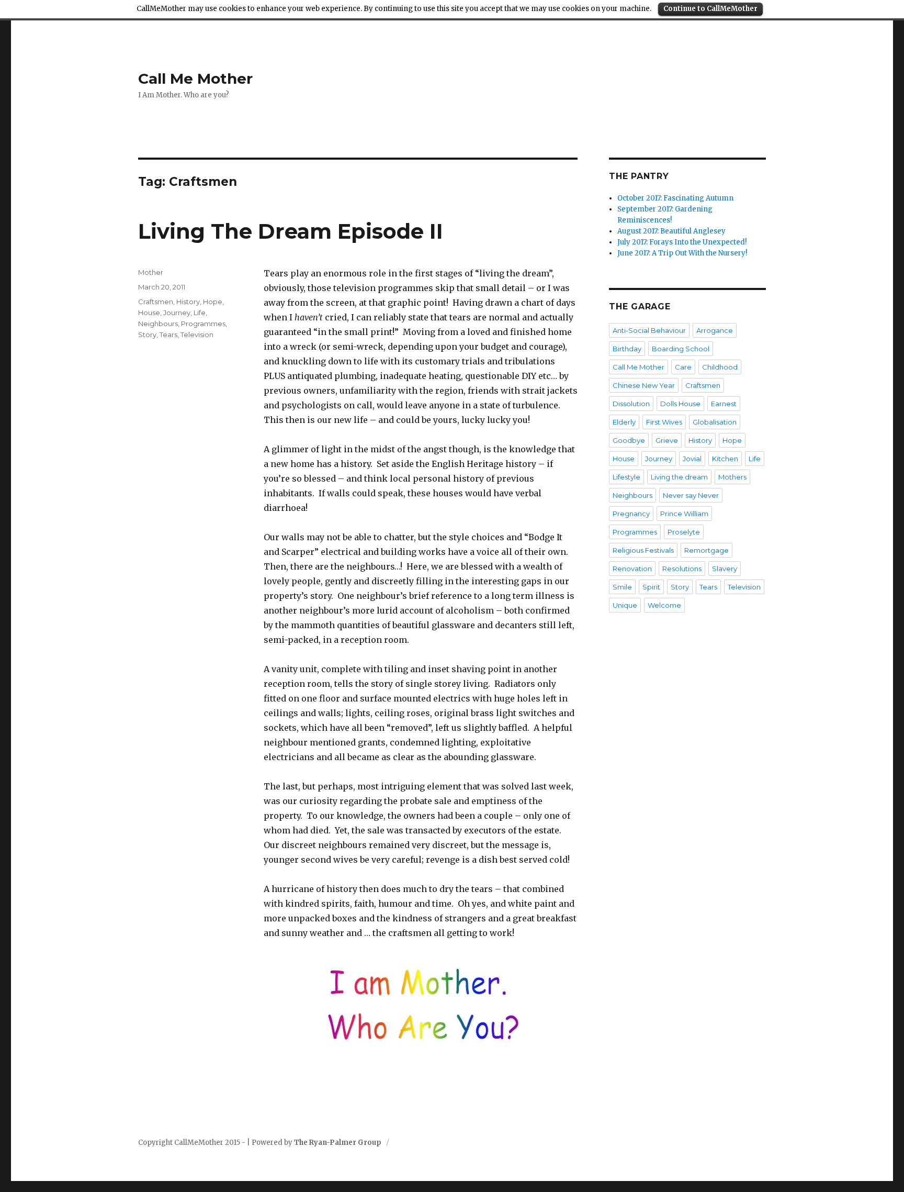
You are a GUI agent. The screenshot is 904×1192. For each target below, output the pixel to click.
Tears (168, 334)
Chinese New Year (644, 385)
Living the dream (679, 477)
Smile (622, 587)
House (149, 312)
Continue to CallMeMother (710, 8)
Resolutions (682, 568)
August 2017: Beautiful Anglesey (671, 231)
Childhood (720, 367)
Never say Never (691, 495)
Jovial (692, 458)
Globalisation (715, 422)
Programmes (203, 323)
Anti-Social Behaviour (649, 330)
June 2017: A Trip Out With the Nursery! (682, 253)
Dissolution (631, 403)
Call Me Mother (195, 78)
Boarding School (680, 348)
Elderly (624, 422)
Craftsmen (155, 301)
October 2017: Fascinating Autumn (675, 198)
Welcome (664, 605)
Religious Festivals (643, 550)
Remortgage (706, 550)
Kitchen (725, 458)
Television (196, 334)
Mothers (732, 477)
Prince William (684, 513)
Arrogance (714, 330)
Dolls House (680, 403)
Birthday (627, 348)
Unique (625, 605)
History (188, 301)
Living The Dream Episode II (290, 231)
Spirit (651, 587)
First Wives (664, 422)
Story (147, 334)
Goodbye (629, 440)
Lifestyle (626, 477)
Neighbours (158, 323)
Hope (212, 301)
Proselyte (684, 532)
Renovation (632, 568)
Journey (176, 312)
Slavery (724, 568)
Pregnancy (631, 513)
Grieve (667, 440)
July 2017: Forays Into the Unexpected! (682, 242)
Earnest (724, 403)
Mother (150, 272)
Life (200, 312)
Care (683, 367)
